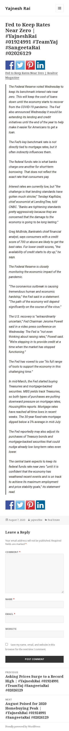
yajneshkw (36, 520)
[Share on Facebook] (10, 65)
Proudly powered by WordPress (22, 726)
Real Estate (54, 520)
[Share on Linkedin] (40, 65)
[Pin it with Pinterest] (30, 65)
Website (10, 629)
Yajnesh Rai (17, 8)
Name (10, 599)
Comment (13, 552)
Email (10, 614)
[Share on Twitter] (20, 65)
